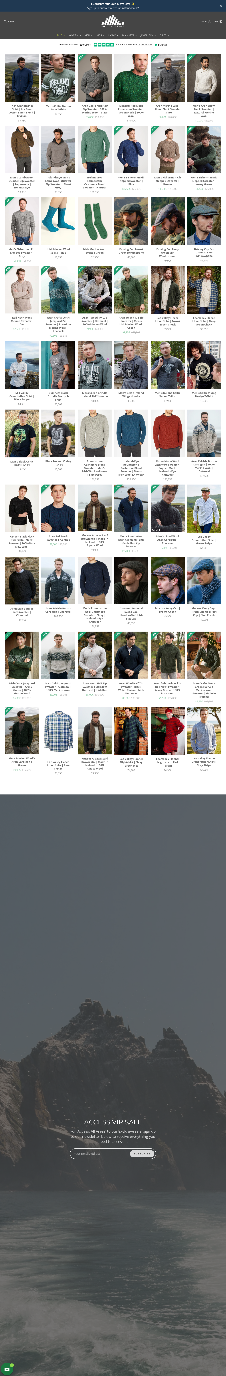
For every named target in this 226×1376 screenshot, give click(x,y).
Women (73, 35)
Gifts (163, 35)
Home (112, 35)
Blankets (128, 35)
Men (87, 35)
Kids (99, 35)
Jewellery (147, 35)
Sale (59, 35)
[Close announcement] (221, 6)
